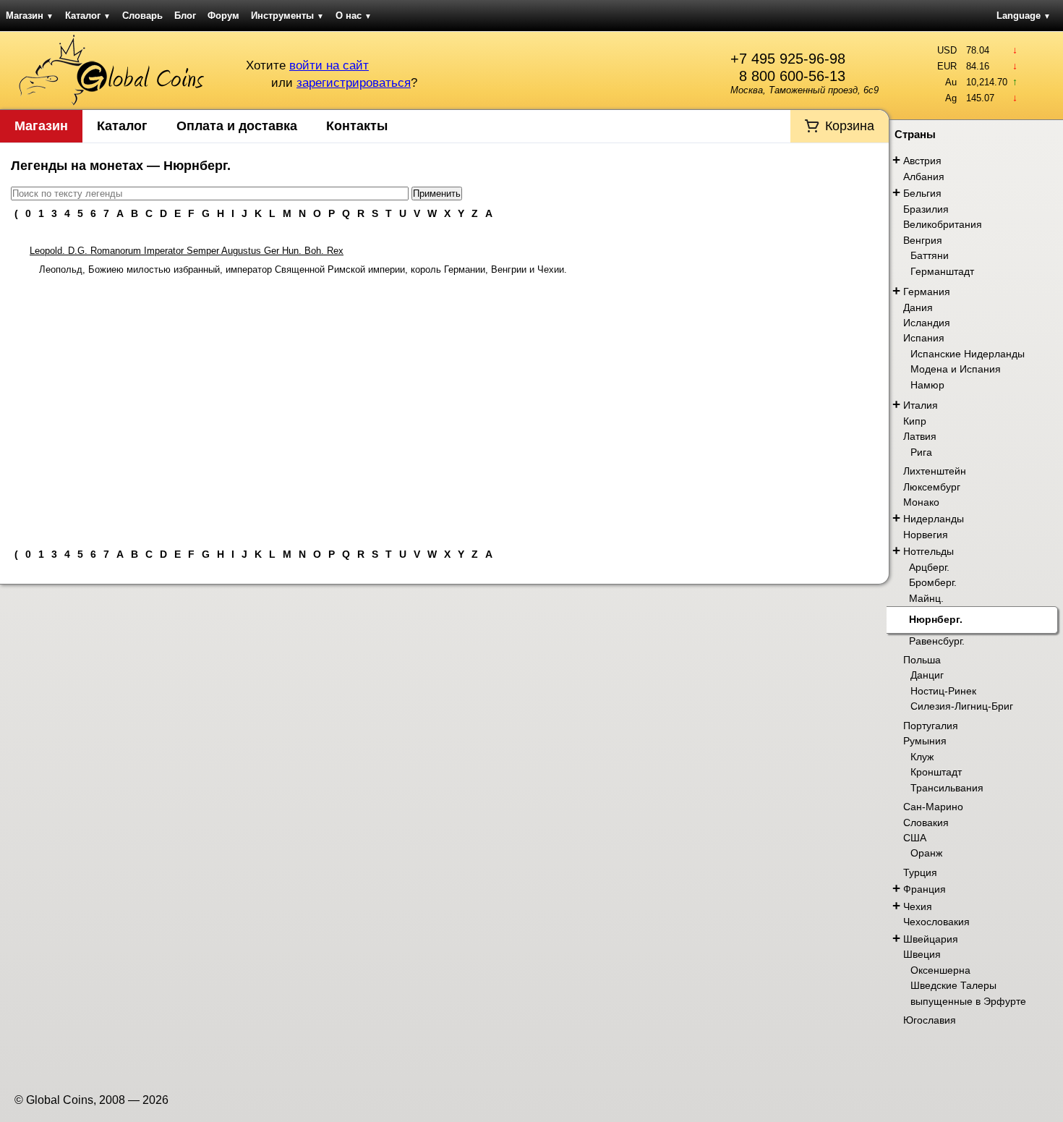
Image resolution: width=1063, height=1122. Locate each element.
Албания (923, 176)
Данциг (927, 675)
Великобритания (942, 224)
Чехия (917, 906)
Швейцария (930, 939)
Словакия (926, 822)
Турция (920, 872)
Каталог (88, 15)
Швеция (922, 954)
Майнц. (926, 598)
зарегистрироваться (353, 83)
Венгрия (922, 240)
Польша (922, 660)
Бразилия (926, 209)
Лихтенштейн (934, 471)
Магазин (30, 15)
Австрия (922, 160)
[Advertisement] (444, 406)
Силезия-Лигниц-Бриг (961, 706)
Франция (924, 889)
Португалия (930, 725)
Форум (223, 15)
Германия (926, 291)
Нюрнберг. (935, 619)
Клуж (922, 756)
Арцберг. (929, 567)
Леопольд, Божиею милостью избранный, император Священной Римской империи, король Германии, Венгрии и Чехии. (303, 269)
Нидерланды (933, 518)
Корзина (849, 126)
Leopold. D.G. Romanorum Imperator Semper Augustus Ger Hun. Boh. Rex (186, 250)
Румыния (925, 741)
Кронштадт (936, 772)
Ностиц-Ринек (943, 691)
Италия (920, 405)
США (914, 837)
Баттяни (929, 255)
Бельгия (922, 193)
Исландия (926, 322)
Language (1023, 15)
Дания (918, 307)
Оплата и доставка (236, 126)
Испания (923, 338)
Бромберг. (933, 582)
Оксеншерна (940, 970)
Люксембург (931, 487)
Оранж (926, 853)
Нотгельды (928, 551)
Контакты (357, 126)
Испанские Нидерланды (967, 354)
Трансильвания (946, 788)
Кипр (914, 421)
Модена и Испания (955, 369)
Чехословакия (936, 921)
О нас (354, 15)
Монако (921, 502)
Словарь (142, 15)
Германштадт (942, 271)
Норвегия (925, 534)
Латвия (919, 436)
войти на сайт (329, 65)
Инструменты (287, 15)
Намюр (927, 385)
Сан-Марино (933, 806)
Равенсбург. (937, 641)
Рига (921, 452)
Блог (185, 15)
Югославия (929, 1020)
